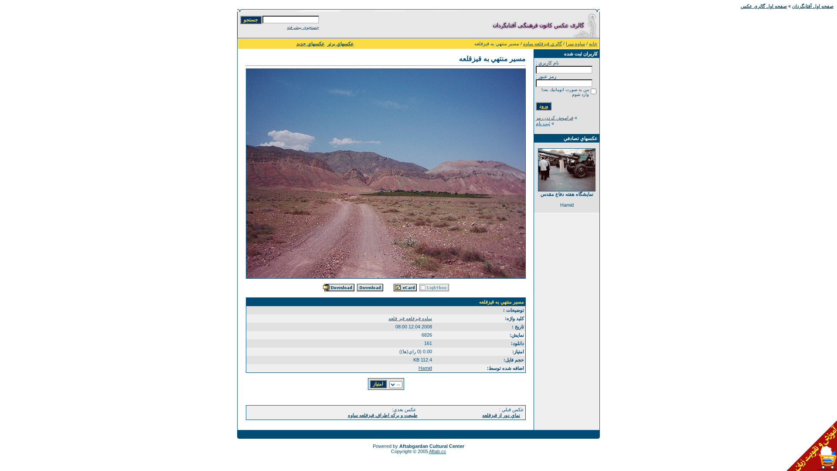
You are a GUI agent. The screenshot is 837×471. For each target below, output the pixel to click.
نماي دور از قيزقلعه (501, 415)
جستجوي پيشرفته (303, 27)
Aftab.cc (437, 451)
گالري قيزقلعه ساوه (542, 43)
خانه (593, 43)
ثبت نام (543, 123)
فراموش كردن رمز (554, 117)
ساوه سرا (575, 43)
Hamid (425, 368)
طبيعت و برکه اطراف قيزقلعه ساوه (383, 415)
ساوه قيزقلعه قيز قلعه (410, 318)
